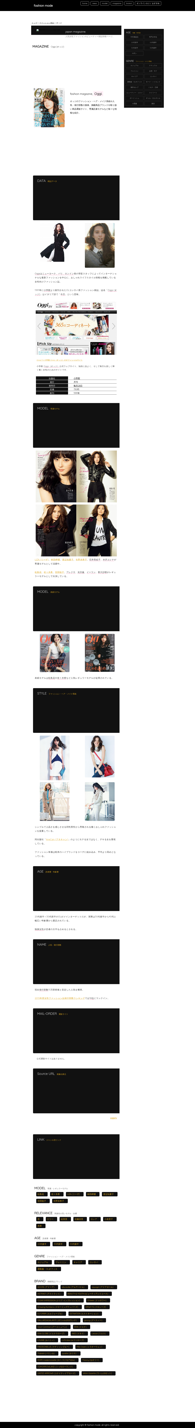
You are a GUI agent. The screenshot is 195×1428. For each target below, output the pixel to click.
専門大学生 (153, 37)
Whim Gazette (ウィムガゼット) (97, 1373)
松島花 (38, 572)
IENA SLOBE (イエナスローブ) (51, 1333)
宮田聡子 (59, 572)
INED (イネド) (78, 1333)
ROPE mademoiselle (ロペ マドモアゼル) (56, 1360)
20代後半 (42, 1244)
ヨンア (94, 1219)
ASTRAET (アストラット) (49, 1293)
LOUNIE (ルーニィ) (46, 1340)
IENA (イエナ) (80, 1327)
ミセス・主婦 (153, 87)
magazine (116, 3)
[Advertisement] (53, 69)
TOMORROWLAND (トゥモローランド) (55, 1366)
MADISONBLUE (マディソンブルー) (53, 1346)
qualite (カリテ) (69, 1353)
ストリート (153, 93)
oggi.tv (113, 1118)
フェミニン (61, 1262)
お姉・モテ (153, 71)
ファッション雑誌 (46, 23)
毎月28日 (78, 385)
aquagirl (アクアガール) (102, 1287)
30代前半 (58, 1244)
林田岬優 (55, 559)
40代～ (134, 53)
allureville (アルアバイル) (73, 1287)
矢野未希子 (81, 559)
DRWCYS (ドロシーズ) (96, 1307)
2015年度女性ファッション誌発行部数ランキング (60, 998)
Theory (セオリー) (90, 1360)
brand (129, 3)
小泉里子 (108, 1219)
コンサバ (94, 1262)
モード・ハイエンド (153, 82)
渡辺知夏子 (67, 559)
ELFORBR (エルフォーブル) (50, 1313)
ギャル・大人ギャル (153, 98)
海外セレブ (134, 87)
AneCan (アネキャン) (57, 839)
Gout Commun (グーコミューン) (52, 1327)
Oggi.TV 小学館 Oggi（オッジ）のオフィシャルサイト (60, 360)
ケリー (50, 1219)
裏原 (153, 104)
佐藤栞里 (79, 1219)
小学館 (77, 378)
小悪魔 (134, 104)
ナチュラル (153, 65)
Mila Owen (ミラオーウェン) (89, 1346)
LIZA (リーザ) (42, 559)
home (84, 3)
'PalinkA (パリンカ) (46, 1353)
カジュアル (43, 1262)
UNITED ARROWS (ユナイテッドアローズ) (56, 1373)
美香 (40, 1225)
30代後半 (74, 1244)
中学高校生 (134, 37)
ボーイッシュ (134, 98)
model (104, 3)
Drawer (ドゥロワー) (96, 1300)
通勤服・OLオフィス (47, 1269)
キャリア (78, 1262)
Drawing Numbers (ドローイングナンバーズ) (58, 1307)
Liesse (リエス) (99, 1333)
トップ (34, 23)
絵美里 (64, 1219)
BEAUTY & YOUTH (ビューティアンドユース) (88, 1293)
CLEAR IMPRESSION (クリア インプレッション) (59, 1300)
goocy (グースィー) (93, 1320)
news (94, 3)
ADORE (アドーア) (46, 1287)
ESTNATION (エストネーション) (84, 1313)
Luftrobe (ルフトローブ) (73, 1340)
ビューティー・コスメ (134, 93)
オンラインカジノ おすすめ (148, 3)
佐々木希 (48, 572)
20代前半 (134, 42)
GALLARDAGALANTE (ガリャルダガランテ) (57, 1320)
